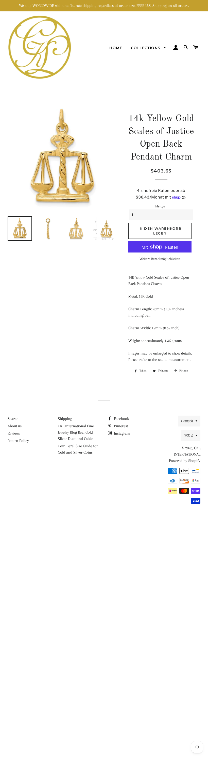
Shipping (65, 418)
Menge (160, 206)
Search (13, 418)
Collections (146, 48)
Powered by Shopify (184, 460)
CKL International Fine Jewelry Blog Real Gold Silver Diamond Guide (76, 432)
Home (115, 48)
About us (15, 426)
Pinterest (120, 426)
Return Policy (18, 440)
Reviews (14, 433)
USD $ (188, 435)
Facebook (121, 418)
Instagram (121, 433)
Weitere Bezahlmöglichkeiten (160, 259)
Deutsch (187, 421)
